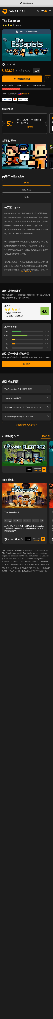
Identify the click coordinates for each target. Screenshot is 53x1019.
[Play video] (24, 157)
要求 (26, 196)
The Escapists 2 (11, 512)
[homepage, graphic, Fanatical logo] (13, 11)
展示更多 (25, 271)
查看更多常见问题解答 (26, 424)
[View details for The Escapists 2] (24, 495)
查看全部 (46, 436)
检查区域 (25, 94)
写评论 (26, 364)
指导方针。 (26, 298)
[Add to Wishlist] (47, 79)
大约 (26, 182)
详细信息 (26, 189)
